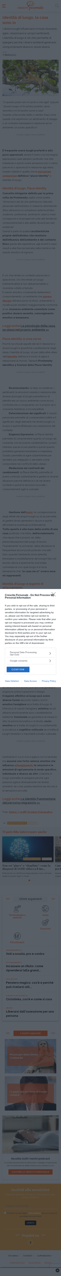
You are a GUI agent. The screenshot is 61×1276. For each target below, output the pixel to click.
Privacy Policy (49, 681)
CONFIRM (18, 669)
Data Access (30, 681)
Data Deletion (12, 681)
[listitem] (30, 653)
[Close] (55, 595)
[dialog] (30, 638)
